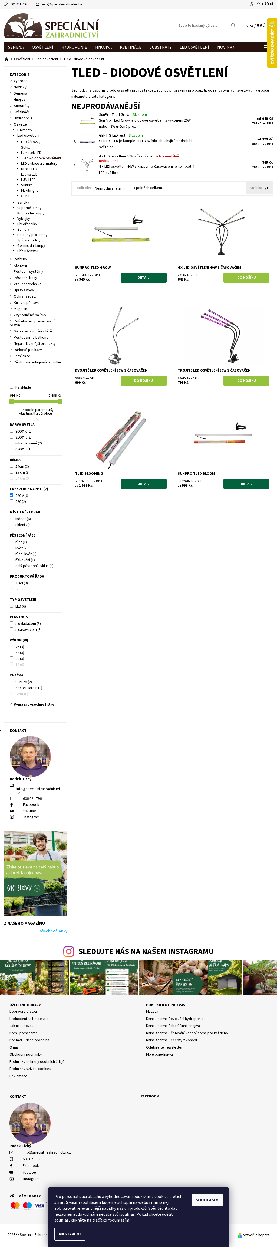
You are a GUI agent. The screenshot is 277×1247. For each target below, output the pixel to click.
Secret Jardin (28, 688)
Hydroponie (74, 47)
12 (19, 665)
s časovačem (28, 629)
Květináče (130, 47)
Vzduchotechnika (27, 284)
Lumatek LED (31, 153)
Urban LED (29, 169)
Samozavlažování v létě (33, 331)
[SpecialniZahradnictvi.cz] (71, 25)
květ (21, 548)
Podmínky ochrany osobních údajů (36, 1061)
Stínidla (23, 229)
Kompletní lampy (30, 213)
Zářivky (23, 202)
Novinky (225, 47)
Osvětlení (42, 47)
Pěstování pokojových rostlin (37, 362)
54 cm (22, 478)
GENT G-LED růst (121, 135)
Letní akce (22, 356)
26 (19, 647)
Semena (16, 47)
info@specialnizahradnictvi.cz (64, 4)
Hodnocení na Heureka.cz (29, 1019)
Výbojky (23, 218)
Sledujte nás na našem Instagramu (146, 951)
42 (19, 653)
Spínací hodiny (29, 240)
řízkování (25, 560)
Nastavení (70, 1234)
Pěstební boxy (25, 278)
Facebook (31, 804)
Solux (25, 147)
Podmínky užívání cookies (30, 1068)
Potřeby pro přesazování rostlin (32, 323)
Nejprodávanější (108, 188)
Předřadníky (27, 224)
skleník (23, 525)
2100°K (23, 437)
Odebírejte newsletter (164, 1047)
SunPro (27, 185)
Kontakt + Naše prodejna (29, 1040)
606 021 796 (19, 4)
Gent (21, 694)
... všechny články (52, 931)
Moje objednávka (160, 1054)
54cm (22, 466)
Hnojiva (103, 47)
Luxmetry (24, 130)
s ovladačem (28, 623)
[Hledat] (233, 26)
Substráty (161, 47)
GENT (25, 196)
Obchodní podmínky (25, 1054)
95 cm (22, 472)
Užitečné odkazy (25, 1005)
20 (19, 659)
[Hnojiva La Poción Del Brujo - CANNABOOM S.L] (7, 59)
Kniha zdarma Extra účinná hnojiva (173, 1026)
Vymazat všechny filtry (34, 704)
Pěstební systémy (28, 271)
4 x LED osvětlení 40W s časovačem (139, 159)
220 (20, 501)
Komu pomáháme (23, 1033)
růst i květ (26, 554)
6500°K (23, 449)
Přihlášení (264, 4)
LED (20, 606)
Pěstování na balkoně (31, 337)
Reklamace (18, 1076)
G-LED (22, 589)
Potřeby (20, 259)
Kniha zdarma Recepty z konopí (171, 1040)
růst (21, 542)
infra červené (28, 443)
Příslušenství (27, 251)
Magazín (20, 309)
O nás (14, 1047)
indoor (23, 519)
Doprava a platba (23, 1011)
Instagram (32, 817)
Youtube (29, 811)
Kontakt (17, 1096)
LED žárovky (31, 142)
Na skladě (23, 387)
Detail (143, 277)
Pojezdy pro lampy (32, 235)
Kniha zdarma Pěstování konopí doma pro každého (187, 1033)
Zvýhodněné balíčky (30, 315)
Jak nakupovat (21, 1026)
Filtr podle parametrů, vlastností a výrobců (35, 411)
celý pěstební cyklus (34, 566)
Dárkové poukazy (28, 350)
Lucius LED (29, 174)
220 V (22, 495)
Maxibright (29, 190)
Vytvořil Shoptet (256, 1235)
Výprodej (21, 81)
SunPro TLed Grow (123, 114)
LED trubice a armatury (39, 163)
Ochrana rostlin (26, 296)
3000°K (23, 431)
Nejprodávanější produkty (35, 343)
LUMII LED (28, 180)
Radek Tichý (20, 1146)
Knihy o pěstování (28, 302)
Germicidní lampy (31, 245)
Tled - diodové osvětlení (41, 158)
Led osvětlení (194, 47)
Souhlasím (207, 1200)
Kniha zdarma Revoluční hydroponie (175, 1019)
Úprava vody (24, 290)
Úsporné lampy (29, 208)
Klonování (21, 265)
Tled (21, 583)
